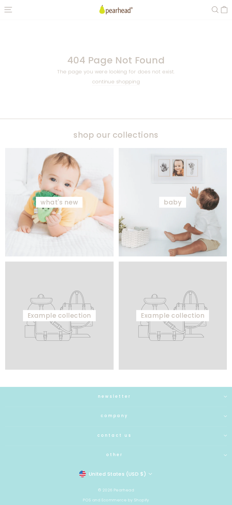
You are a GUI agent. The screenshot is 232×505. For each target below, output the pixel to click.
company (115, 416)
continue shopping (116, 81)
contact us (114, 435)
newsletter (114, 396)
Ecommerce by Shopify (125, 500)
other (114, 455)
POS (87, 500)
